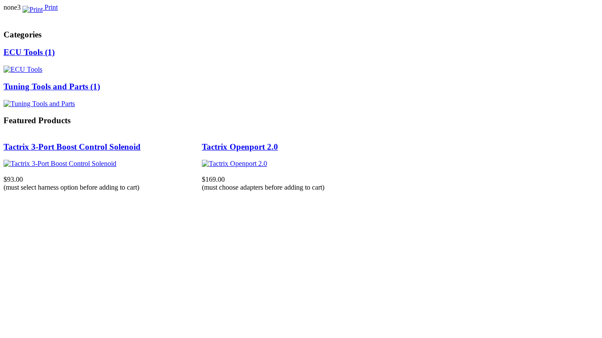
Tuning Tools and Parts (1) (52, 86)
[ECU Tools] (23, 69)
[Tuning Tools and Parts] (39, 103)
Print (50, 7)
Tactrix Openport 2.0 (240, 146)
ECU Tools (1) (29, 52)
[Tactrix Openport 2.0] (234, 163)
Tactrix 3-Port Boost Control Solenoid (72, 146)
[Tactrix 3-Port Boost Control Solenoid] (60, 163)
